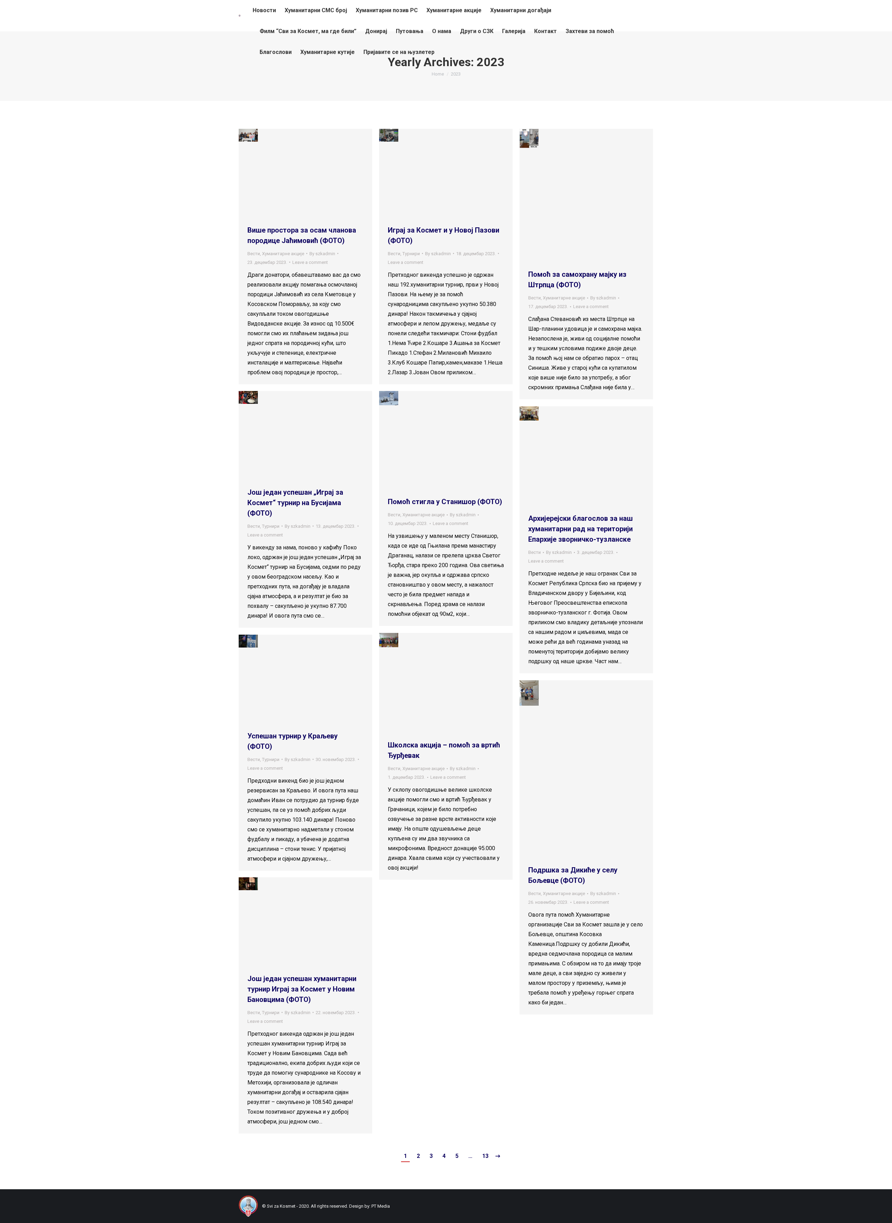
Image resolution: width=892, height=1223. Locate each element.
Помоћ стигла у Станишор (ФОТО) (445, 501)
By (322, 253)
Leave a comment (310, 262)
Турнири (411, 253)
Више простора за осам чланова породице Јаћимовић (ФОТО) (301, 235)
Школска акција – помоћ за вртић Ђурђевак (444, 750)
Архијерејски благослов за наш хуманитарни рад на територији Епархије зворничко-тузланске (580, 528)
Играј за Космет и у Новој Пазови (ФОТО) (443, 235)
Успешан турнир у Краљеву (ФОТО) (292, 741)
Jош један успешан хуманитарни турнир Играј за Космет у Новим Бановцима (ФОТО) (301, 989)
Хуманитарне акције (283, 253)
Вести (253, 253)
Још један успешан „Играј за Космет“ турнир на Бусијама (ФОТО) (295, 502)
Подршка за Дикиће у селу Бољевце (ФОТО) (572, 875)
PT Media (380, 1206)
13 (485, 1156)
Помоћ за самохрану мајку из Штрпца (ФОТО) (577, 279)
